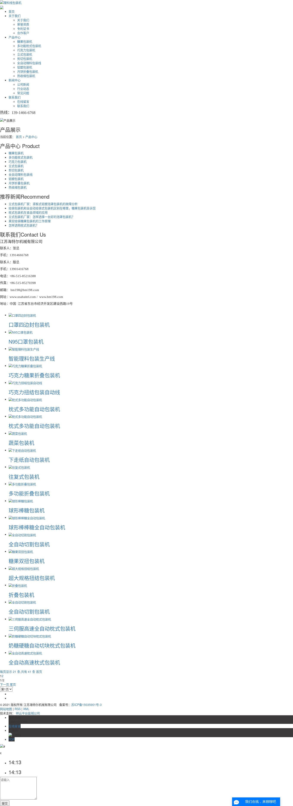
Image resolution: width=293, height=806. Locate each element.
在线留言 (23, 101)
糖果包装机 (24, 41)
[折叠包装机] (18, 585)
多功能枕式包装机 (29, 46)
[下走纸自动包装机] (22, 450)
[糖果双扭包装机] (21, 551)
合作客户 (23, 33)
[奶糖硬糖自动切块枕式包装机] (30, 636)
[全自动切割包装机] (22, 534)
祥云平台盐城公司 (28, 713)
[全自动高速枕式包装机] (25, 652)
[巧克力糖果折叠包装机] (25, 365)
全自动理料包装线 (29, 63)
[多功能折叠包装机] (22, 483)
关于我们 (15, 16)
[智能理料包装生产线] (24, 348)
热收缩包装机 (26, 76)
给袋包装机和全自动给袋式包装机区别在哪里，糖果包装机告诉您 (52, 208)
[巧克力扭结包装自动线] (25, 382)
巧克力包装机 (26, 50)
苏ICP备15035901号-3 (86, 704)
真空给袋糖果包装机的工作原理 (30, 221)
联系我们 (15, 97)
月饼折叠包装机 (27, 71)
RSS (18, 709)
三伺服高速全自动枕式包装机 (42, 628)
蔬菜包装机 (21, 442)
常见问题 (23, 93)
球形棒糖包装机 (27, 510)
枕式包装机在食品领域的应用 (28, 212)
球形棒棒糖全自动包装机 (37, 527)
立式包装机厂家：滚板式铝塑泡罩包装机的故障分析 (43, 204)
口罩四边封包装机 (29, 324)
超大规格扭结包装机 (32, 577)
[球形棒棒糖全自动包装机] (27, 517)
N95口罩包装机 (26, 341)
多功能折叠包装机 (29, 493)
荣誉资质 (23, 24)
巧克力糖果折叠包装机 (34, 375)
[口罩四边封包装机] (22, 315)
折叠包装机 (21, 594)
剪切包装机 (24, 58)
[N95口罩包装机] (21, 332)
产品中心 (15, 37)
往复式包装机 (24, 476)
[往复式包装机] (19, 467)
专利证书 (23, 28)
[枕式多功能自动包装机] (25, 399)
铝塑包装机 (24, 67)
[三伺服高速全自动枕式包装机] (30, 619)
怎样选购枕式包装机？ (24, 225)
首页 (12, 11)
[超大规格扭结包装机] (24, 568)
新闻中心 (15, 80)
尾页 (13, 684)
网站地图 (6, 709)
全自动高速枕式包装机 (34, 662)
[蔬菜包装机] (18, 433)
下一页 (4, 684)
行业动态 (23, 88)
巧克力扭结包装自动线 (34, 392)
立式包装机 (24, 54)
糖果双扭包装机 (27, 561)
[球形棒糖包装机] (21, 500)
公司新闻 (23, 84)
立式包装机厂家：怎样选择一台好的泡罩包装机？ (42, 216)
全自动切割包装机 (29, 544)
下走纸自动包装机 (29, 459)
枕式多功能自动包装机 (34, 409)
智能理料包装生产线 (32, 358)
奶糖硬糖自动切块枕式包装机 (42, 645)
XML (26, 709)
